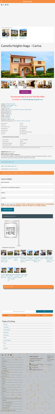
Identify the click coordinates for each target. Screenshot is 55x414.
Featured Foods (5, 371)
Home (3, 358)
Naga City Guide (34, 356)
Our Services (4, 361)
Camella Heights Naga (8, 166)
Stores (4, 343)
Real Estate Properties (10, 104)
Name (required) (5, 182)
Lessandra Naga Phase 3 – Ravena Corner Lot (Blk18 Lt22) (14, 38)
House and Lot (11, 109)
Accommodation (11, 315)
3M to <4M (9, 106)
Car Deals (4, 366)
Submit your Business (6, 405)
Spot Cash (28, 120)
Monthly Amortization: (7, 143)
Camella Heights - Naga (11, 105)
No (10, 112)
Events (4, 337)
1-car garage (7, 115)
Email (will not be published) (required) (10, 187)
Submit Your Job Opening (7, 402)
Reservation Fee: (4, 130)
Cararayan (7, 108)
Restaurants (28, 315)
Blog (3, 393)
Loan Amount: (5, 139)
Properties (45, 315)
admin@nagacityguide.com (37, 369)
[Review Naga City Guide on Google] (3, 5)
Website (3, 192)
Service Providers (7, 340)
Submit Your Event (6, 407)
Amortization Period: (6, 145)
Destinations (6, 335)
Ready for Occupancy (19, 109)
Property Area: (4, 123)
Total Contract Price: (5, 126)
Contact (4, 396)
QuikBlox (4, 388)
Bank (14, 120)
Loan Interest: (5, 141)
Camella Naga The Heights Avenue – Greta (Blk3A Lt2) (22, 37)
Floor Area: (3, 125)
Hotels (3, 363)
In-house (23, 120)
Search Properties (9, 286)
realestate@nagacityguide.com (32, 99)
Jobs (4, 345)
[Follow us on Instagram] (7, 5)
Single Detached (27, 109)
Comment (3, 198)
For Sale (12, 119)
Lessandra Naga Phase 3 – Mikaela (5, 37)
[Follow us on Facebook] (5, 5)
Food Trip (5, 324)
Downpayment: (4, 128)
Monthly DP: (3, 132)
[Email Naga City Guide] (1, 5)
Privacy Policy (49, 364)
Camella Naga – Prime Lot (24, 173)
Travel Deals (6, 327)
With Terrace (7, 118)
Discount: (3, 133)
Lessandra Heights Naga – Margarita (10, 173)
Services (3, 381)
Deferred (18, 120)
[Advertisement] (27, 16)
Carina (15, 166)
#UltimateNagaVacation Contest (9, 410)
